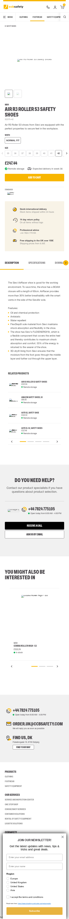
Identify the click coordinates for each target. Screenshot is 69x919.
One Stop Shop (11, 804)
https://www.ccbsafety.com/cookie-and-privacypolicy (34, 903)
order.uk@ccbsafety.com (38, 723)
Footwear (37, 17)
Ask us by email (34, 534)
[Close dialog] (62, 836)
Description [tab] (12, 262)
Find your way (23, 747)
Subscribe (34, 911)
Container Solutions (15, 814)
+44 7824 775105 (41, 508)
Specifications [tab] (36, 262)
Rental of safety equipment (18, 818)
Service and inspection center (19, 799)
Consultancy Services (15, 809)
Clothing (23, 17)
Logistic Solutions (14, 823)
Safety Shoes (11, 26)
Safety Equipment (55, 17)
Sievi (7, 104)
